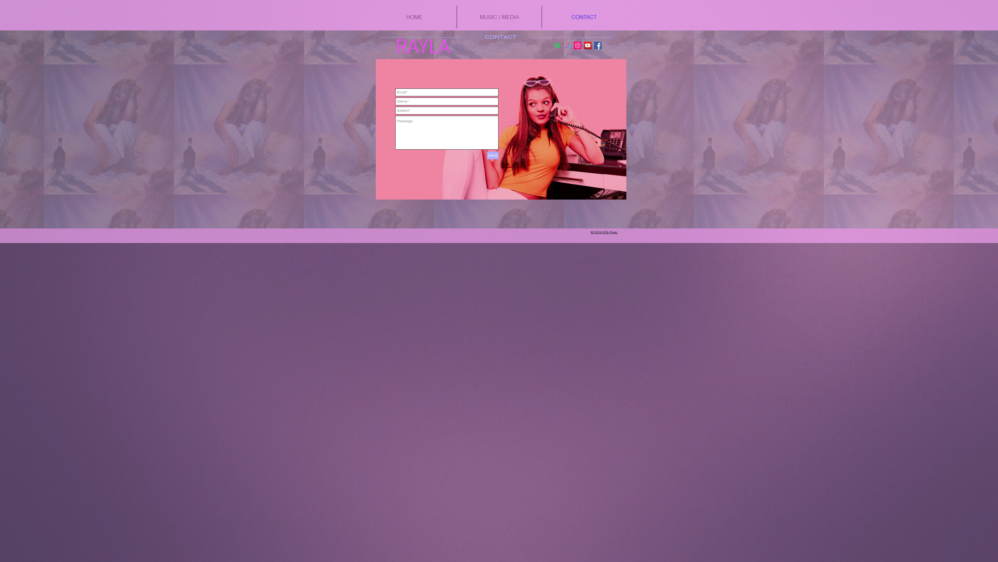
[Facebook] (598, 45)
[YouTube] (588, 45)
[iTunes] (567, 45)
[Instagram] (577, 45)
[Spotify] (557, 45)
